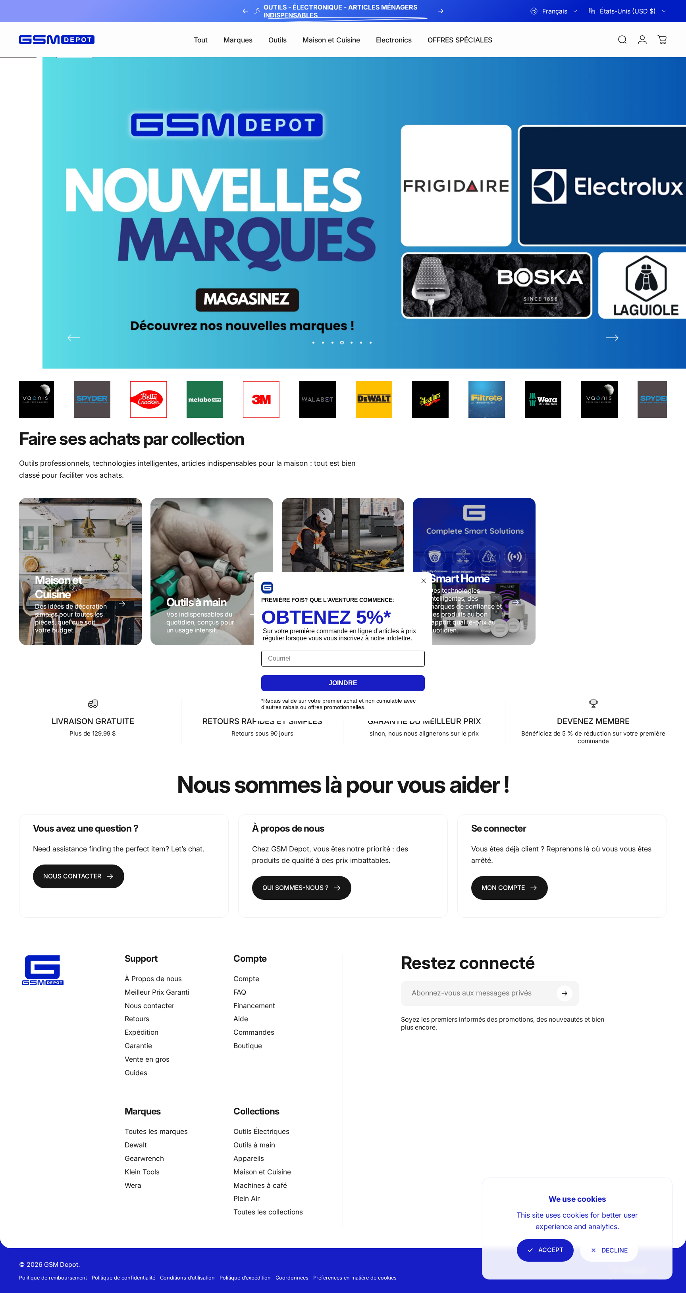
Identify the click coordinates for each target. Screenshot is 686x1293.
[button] (267, 588)
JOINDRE (343, 683)
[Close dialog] (423, 581)
